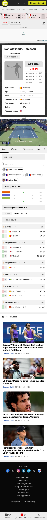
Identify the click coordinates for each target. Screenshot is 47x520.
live (5, 23)
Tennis (7, 518)
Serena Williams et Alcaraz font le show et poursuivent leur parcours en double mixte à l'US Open (23, 347)
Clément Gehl (8, 353)
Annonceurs (23, 481)
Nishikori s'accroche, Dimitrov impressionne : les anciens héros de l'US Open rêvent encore (23, 450)
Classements (33, 9)
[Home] (3, 9)
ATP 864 (34, 64)
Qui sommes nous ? (23, 478)
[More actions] (44, 149)
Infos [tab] (4, 149)
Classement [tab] (28, 149)
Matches (21, 9)
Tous (15, 23)
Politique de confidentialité (23, 487)
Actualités (10, 9)
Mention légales (23, 490)
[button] (24, 3)
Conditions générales (23, 484)
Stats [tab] (39, 149)
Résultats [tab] (15, 149)
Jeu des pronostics (24, 518)
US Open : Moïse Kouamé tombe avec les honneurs (23, 382)
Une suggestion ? (23, 496)
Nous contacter (23, 493)
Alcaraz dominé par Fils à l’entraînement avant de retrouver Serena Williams (23, 415)
